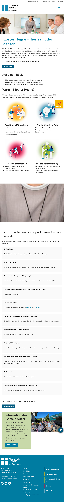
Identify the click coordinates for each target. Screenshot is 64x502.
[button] (59, 8)
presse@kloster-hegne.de (9, 479)
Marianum (49, 486)
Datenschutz (26, 482)
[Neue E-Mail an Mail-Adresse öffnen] (49, 2)
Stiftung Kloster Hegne (53, 491)
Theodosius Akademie (52, 469)
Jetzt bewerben (9, 406)
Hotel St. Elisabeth (51, 474)
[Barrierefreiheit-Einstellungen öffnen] (60, 430)
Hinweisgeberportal (29, 476)
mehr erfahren (11, 445)
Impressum (26, 479)
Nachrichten (26, 471)
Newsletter (26, 474)
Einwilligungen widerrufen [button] (31, 495)
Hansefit (28, 307)
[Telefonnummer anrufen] (34, 2)
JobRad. (37, 307)
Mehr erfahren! (8, 66)
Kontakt (25, 468)
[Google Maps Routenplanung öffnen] (60, 2)
